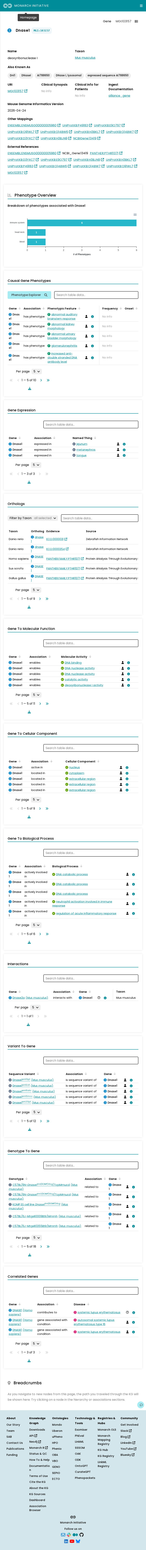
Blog (124, 1437)
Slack (125, 1431)
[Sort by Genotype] (26, 1178)
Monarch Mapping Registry (104, 1440)
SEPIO (56, 1473)
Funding (11, 1455)
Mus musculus (85, 57)
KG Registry (106, 1456)
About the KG (38, 1488)
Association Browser (37, 1508)
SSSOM (80, 1448)
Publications (15, 1449)
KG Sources (37, 1494)
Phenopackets (85, 1478)
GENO (56, 1467)
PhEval (79, 1436)
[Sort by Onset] (136, 308)
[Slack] (69, 1535)
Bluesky (126, 1455)
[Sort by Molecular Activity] (89, 656)
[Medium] (75, 1535)
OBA (55, 1455)
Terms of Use (38, 1476)
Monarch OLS (107, 1430)
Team (10, 1431)
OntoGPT (81, 1466)
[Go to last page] (47, 380)
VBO (55, 1461)
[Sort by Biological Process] (80, 866)
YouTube (127, 1449)
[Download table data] (29, 388)
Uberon (57, 1431)
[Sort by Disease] (87, 1304)
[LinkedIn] (66, 1541)
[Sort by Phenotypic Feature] (78, 308)
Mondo (57, 1425)
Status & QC (38, 1454)
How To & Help (39, 1460)
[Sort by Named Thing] (94, 438)
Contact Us (14, 1443)
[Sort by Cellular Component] (97, 761)
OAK (78, 1454)
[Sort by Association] (43, 308)
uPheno (57, 1437)
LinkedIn (127, 1443)
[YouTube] (72, 1541)
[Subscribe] (63, 1535)
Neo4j (33, 1442)
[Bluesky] (78, 1541)
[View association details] (91, 316)
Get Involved (129, 1425)
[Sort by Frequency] (120, 308)
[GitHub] (81, 1535)
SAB (9, 1437)
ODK (78, 1460)
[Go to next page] (40, 380)
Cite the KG (37, 1482)
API (31, 1436)
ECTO (56, 1479)
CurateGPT (83, 1472)
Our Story (13, 1425)
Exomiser (81, 1430)
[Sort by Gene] (19, 308)
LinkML (79, 1442)
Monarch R (37, 1448)
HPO (55, 1443)
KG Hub (103, 1450)
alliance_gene (119, 95)
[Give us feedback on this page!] (140, 1404)
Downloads (37, 1430)
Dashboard (37, 1500)
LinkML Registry (103, 1464)
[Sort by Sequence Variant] (37, 1074)
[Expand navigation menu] (141, 5)
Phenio (57, 1449)
